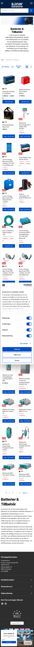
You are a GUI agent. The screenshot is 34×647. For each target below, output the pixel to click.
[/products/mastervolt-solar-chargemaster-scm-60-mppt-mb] (8, 365)
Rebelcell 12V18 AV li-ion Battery (8, 92)
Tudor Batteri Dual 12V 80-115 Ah (25, 158)
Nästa (25, 493)
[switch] (29, 324)
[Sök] (31, 10)
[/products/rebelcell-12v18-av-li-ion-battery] (8, 80)
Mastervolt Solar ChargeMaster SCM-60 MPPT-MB (7, 378)
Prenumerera (9, 642)
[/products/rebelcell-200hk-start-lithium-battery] (25, 80)
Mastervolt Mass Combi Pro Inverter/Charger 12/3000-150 (24, 381)
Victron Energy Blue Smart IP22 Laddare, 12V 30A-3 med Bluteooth (8, 162)
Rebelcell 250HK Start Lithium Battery (24, 91)
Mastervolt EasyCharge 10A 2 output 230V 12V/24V (25, 125)
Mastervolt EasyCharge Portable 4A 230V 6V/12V (24, 445)
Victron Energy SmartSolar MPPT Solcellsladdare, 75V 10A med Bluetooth (25, 234)
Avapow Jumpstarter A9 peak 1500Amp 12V (25, 196)
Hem (2, 60)
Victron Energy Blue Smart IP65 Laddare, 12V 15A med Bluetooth (24, 272)
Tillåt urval (17, 355)
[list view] (31, 67)
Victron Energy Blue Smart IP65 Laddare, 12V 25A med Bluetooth (8, 272)
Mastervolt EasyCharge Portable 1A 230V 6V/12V (8, 447)
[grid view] (27, 67)
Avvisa (17, 360)
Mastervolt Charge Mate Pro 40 (25, 410)
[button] (17, 614)
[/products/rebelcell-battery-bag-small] (8, 113)
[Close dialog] (32, 631)
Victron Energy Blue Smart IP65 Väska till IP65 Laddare (7, 199)
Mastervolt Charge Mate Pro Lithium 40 (8, 411)
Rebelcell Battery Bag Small (8, 126)
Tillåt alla (17, 349)
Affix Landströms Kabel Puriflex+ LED (8, 232)
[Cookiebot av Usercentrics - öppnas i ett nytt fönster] (24, 285)
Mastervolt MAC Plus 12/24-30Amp (25, 475)
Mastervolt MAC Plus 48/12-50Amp (8, 474)
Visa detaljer (24, 343)
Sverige (16, 623)
